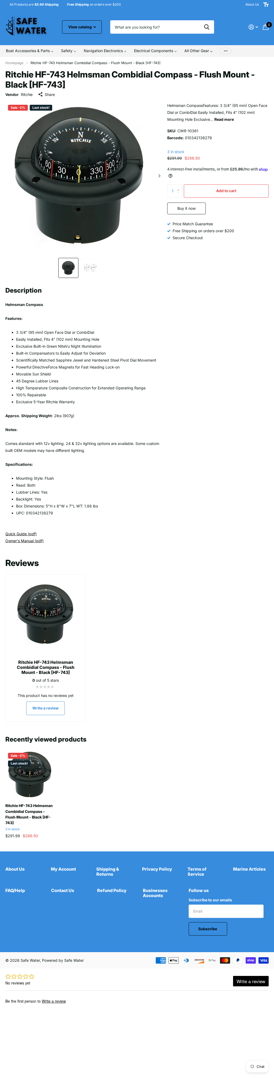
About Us (252, 4)
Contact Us (62, 890)
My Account (63, 869)
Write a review (45, 708)
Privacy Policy (157, 869)
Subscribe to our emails (210, 900)
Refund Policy (112, 890)
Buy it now (186, 208)
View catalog (80, 27)
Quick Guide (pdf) (21, 534)
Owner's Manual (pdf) (24, 540)
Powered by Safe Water (63, 960)
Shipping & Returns (107, 871)
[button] (159, 176)
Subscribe (208, 928)
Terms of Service (197, 871)
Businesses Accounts (155, 893)
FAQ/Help (15, 890)
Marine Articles (249, 869)
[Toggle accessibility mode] (266, 4)
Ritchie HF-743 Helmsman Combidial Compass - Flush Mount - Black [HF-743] (29, 814)
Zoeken (206, 27)
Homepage (14, 63)
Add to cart (226, 190)
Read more (224, 119)
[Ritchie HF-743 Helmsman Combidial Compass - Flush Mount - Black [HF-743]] (30, 774)
